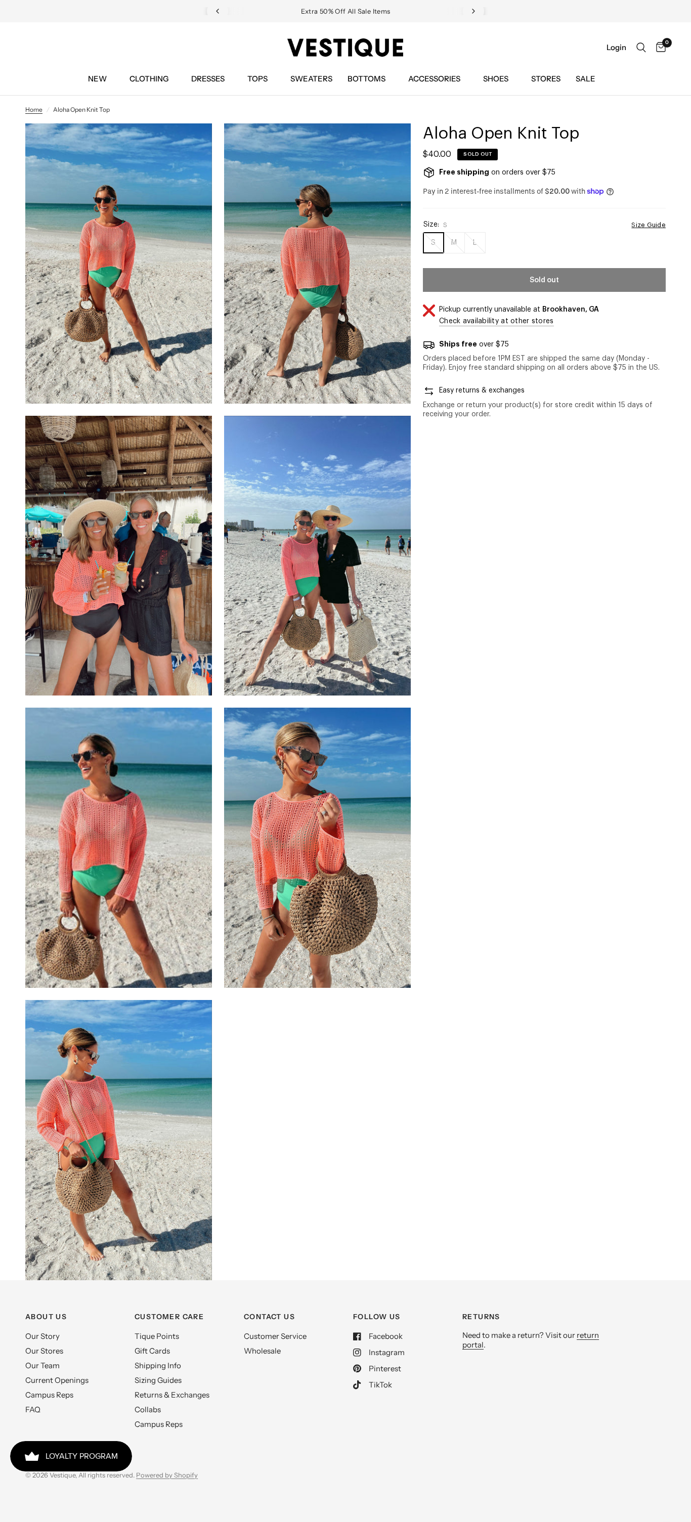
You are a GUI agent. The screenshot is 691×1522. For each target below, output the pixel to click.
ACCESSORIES (434, 78)
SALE (585, 78)
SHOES (495, 78)
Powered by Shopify (167, 1475)
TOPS (257, 78)
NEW (97, 78)
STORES (545, 78)
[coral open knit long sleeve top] (190, 144)
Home (33, 109)
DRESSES (208, 78)
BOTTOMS (366, 78)
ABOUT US (46, 1316)
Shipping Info (158, 1365)
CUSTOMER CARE (169, 1316)
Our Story (42, 1336)
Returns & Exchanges (172, 1395)
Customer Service (275, 1336)
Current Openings (57, 1380)
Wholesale (262, 1351)
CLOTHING (148, 78)
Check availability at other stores (496, 321)
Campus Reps (49, 1395)
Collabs (148, 1409)
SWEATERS (311, 78)
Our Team (42, 1365)
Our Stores (44, 1351)
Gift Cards (152, 1351)
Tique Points (157, 1336)
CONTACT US (269, 1316)
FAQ (32, 1409)
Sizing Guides (158, 1380)
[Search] (641, 47)
